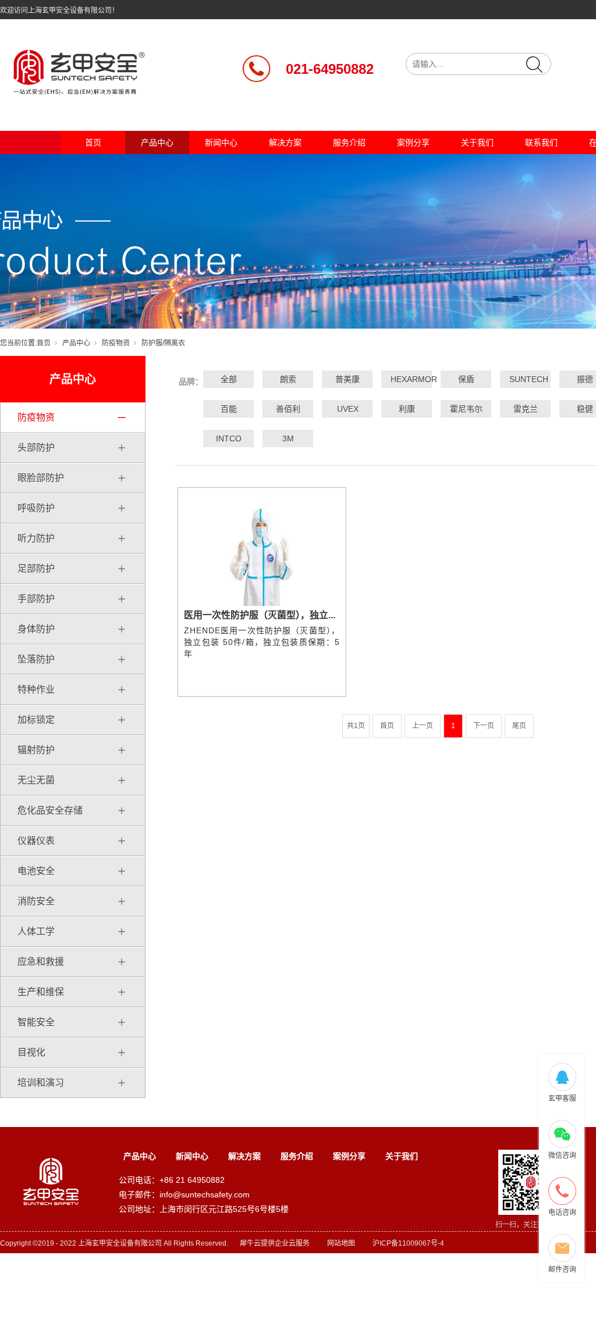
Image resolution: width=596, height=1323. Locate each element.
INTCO (229, 438)
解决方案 (285, 142)
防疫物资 (116, 343)
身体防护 (36, 629)
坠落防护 (36, 659)
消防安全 (36, 901)
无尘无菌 (36, 780)
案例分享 (413, 142)
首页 (93, 142)
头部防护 (36, 447)
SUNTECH (525, 379)
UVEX (348, 408)
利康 (407, 408)
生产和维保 (40, 992)
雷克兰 (525, 408)
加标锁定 (36, 720)
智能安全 (36, 1022)
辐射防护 (36, 750)
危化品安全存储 (50, 810)
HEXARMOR (407, 379)
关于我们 (477, 142)
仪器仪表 (36, 841)
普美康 (347, 379)
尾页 (519, 726)
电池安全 (36, 871)
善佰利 (288, 408)
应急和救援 (40, 962)
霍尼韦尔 (466, 408)
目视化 (31, 1052)
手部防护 (36, 599)
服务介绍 (349, 142)
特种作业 (36, 689)
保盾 (466, 379)
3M (288, 438)
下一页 (483, 726)
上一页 (422, 726)
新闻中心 (221, 142)
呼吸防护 (36, 508)
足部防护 (36, 568)
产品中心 (157, 142)
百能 (229, 408)
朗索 (288, 379)
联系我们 (541, 142)
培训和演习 (40, 1082)
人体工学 (36, 931)
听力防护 (36, 538)
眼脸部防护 (40, 478)
